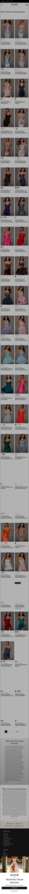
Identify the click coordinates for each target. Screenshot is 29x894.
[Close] (27, 858)
